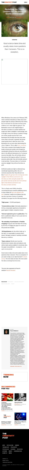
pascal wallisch (5, 283)
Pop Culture (10, 445)
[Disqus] (14, 307)
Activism (4, 451)
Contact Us (5, 458)
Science (17, 445)
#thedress (10, 281)
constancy (23, 145)
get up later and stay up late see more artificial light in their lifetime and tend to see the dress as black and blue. (13, 182)
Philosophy (14, 447)
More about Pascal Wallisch (16, 366)
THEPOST (8, 436)
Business (13, 449)
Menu (25, 2)
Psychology (5, 449)
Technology (5, 447)
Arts (3, 445)
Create (10, 451)
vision (12, 283)
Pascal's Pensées (10, 270)
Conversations (18, 451)
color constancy (19, 281)
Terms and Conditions (7, 462)
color (19, 145)
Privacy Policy (5, 460)
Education (20, 449)
